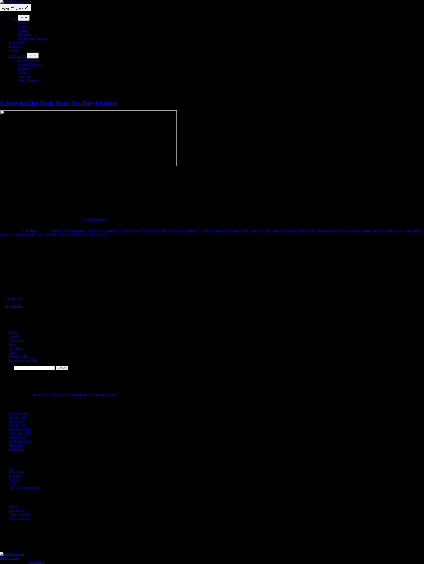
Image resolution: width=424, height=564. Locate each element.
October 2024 (18, 413)
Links (13, 352)
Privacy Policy (19, 356)
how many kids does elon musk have (61, 235)
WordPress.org (19, 518)
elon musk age (75, 231)
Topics (13, 18)
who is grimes (98, 235)
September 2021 (20, 441)
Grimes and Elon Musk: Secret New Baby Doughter (58, 103)
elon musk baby (130, 231)
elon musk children (156, 231)
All (11, 468)
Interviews (16, 46)
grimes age (353, 231)
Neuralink (25, 34)
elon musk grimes (213, 231)
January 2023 (18, 417)
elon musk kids (237, 231)
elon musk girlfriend (185, 231)
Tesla (21, 23)
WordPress (36, 562)
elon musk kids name (264, 231)
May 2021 (16, 445)
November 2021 (20, 433)
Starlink (23, 30)
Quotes (14, 50)
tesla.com (57, 394)
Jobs (12, 344)
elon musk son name (295, 231)
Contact (14, 336)
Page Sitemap (13, 306)
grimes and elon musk (377, 231)
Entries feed (17, 510)
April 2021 (16, 449)
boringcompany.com (80, 394)
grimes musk (25, 235)
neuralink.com (106, 394)
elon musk (56, 231)
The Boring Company (33, 38)
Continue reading (94, 219)
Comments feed (20, 514)
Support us (16, 348)
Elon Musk (29, 231)
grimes (339, 231)
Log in (13, 506)
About (13, 332)
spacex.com (41, 394)
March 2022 (17, 425)
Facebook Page (28, 60)
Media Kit (16, 340)
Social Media (18, 56)
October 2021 (18, 437)
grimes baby (403, 231)
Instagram (24, 68)
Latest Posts (17, 42)
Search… (6, 368)
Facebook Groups (30, 64)
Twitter (23, 72)
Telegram (24, 76)
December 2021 (20, 429)
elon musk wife (322, 231)
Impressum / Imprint (23, 360)
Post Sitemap (13, 298)
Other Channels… (30, 80)
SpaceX (23, 26)
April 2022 (16, 421)
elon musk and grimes (102, 231)
